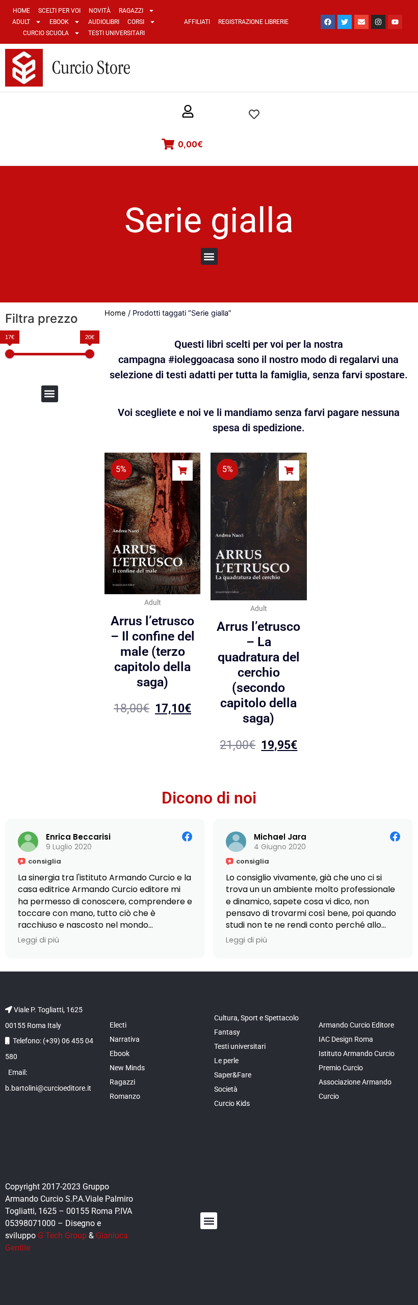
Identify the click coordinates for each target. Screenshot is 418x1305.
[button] (187, 112)
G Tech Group (62, 1235)
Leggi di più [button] (38, 940)
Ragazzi (131, 10)
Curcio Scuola (46, 33)
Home (21, 10)
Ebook (59, 21)
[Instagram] (378, 22)
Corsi (135, 21)
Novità (100, 10)
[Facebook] (328, 22)
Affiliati (197, 21)
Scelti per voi (59, 10)
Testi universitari (116, 33)
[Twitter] (344, 22)
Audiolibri (103, 21)
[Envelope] (361, 22)
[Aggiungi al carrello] (182, 470)
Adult (21, 21)
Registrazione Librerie (253, 21)
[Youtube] (395, 22)
